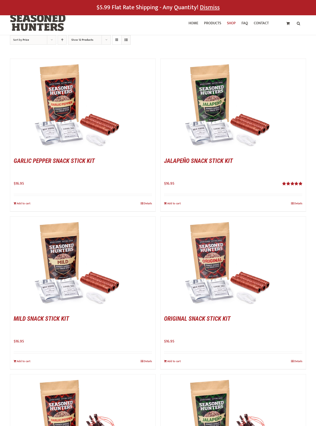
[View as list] (125, 39)
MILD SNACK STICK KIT (41, 318)
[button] (298, 22)
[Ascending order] (62, 40)
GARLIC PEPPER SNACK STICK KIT (54, 160)
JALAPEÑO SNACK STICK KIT (198, 160)
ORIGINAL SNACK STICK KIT (197, 318)
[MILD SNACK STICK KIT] (82, 263)
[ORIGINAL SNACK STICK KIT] (233, 263)
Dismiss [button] (210, 7)
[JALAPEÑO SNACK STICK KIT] (233, 105)
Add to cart (23, 203)
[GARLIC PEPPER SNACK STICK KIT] (82, 105)
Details (148, 203)
